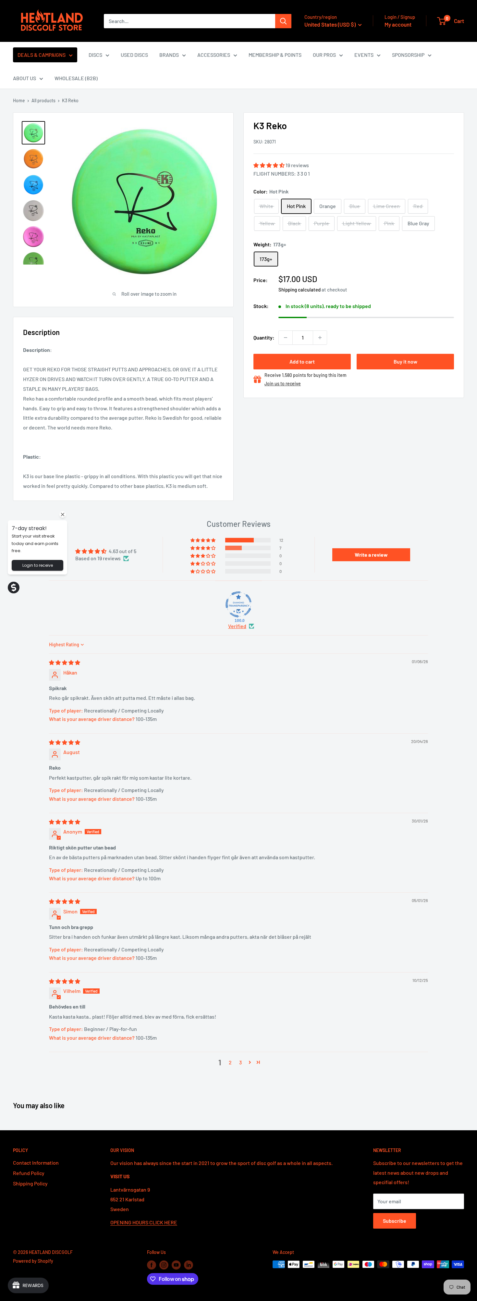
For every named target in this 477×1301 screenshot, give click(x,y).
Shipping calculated (299, 289)
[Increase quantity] (320, 337)
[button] (269, 165)
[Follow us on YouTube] (176, 1265)
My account (398, 24)
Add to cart (302, 361)
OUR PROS (324, 55)
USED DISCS (134, 55)
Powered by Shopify (33, 1261)
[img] (64, 662)
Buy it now (405, 361)
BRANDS (169, 55)
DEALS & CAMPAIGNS (42, 55)
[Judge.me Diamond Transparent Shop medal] (238, 604)
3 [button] (240, 1062)
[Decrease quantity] (285, 337)
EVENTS (363, 55)
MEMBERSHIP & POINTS (275, 55)
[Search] (283, 21)
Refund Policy (28, 1173)
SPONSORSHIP (408, 55)
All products (43, 100)
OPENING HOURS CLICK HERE (143, 1222)
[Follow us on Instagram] (163, 1265)
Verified (237, 626)
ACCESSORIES (213, 55)
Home (19, 100)
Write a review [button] (371, 554)
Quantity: (264, 337)
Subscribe (394, 1221)
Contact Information (36, 1162)
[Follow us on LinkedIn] (188, 1265)
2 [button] (230, 1062)
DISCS (95, 55)
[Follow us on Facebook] (151, 1265)
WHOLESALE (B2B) (76, 78)
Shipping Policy (30, 1183)
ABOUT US (24, 78)
